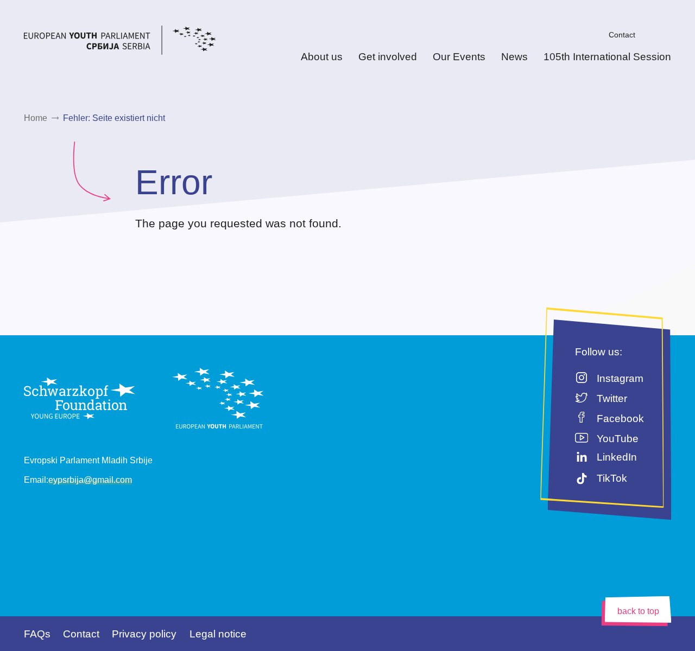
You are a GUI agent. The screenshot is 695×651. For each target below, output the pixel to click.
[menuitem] (594, 34)
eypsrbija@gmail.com (90, 479)
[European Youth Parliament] (139, 42)
